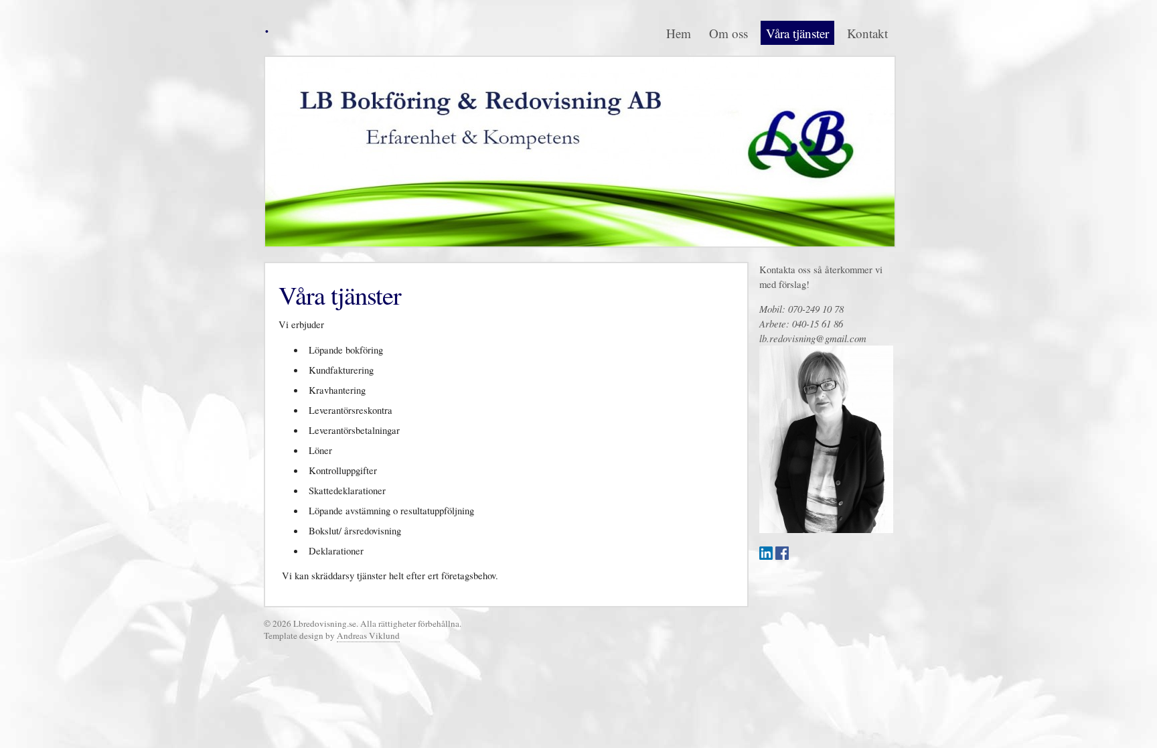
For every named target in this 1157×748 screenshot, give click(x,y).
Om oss (728, 33)
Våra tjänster (797, 33)
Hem (678, 33)
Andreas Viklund (368, 635)
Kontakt (867, 33)
